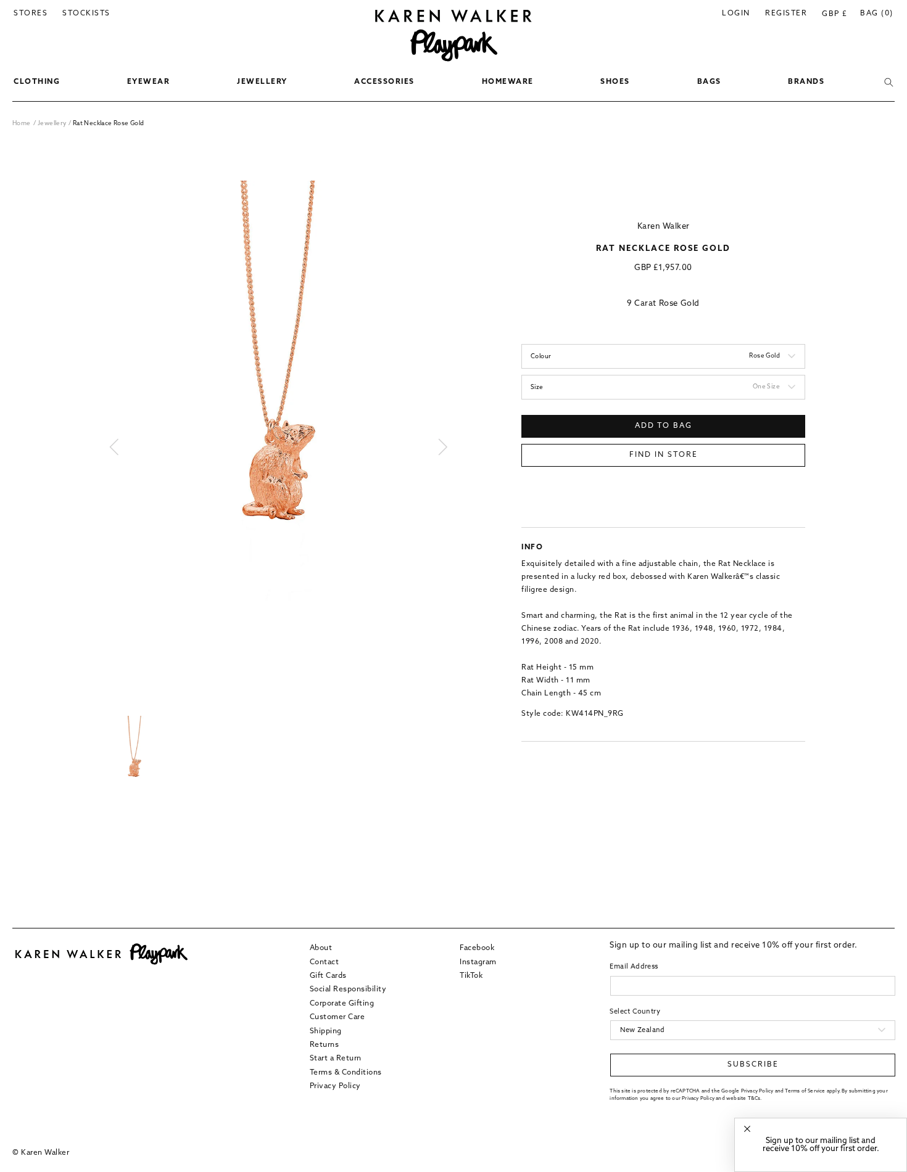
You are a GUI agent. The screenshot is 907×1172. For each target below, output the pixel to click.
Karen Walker (663, 227)
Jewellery (53, 123)
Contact (324, 961)
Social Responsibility (348, 989)
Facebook (477, 948)
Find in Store (663, 455)
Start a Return (336, 1058)
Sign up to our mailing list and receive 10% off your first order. (821, 1145)
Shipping (326, 1031)
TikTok (471, 975)
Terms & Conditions (346, 1072)
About (321, 948)
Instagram (478, 961)
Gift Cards (328, 975)
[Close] (747, 1129)
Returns (324, 1044)
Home (21, 123)
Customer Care (337, 1016)
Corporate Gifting (342, 1003)
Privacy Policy (335, 1085)
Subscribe (753, 1064)
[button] (36, 82)
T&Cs (754, 1098)
